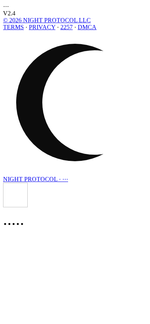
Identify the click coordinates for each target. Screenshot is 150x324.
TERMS (13, 27)
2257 (66, 27)
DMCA (87, 27)
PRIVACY (42, 27)
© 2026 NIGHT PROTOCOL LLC (47, 20)
